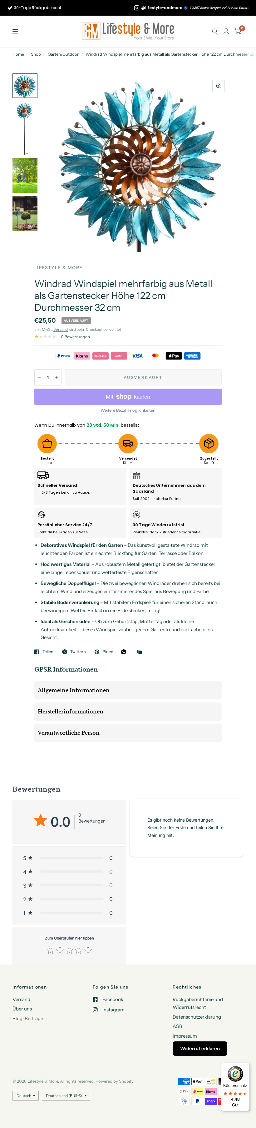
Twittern (78, 651)
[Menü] (246, 1066)
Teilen (47, 651)
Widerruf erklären (200, 1048)
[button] (69, 858)
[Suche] (215, 31)
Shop (36, 54)
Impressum (185, 1036)
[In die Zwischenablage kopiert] (141, 652)
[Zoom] (218, 86)
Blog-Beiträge (27, 1018)
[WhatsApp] (125, 651)
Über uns (22, 1009)
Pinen (107, 651)
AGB (177, 1026)
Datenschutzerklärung (197, 1017)
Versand (60, 329)
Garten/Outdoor (63, 54)
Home (18, 54)
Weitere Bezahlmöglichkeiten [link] (128, 410)
